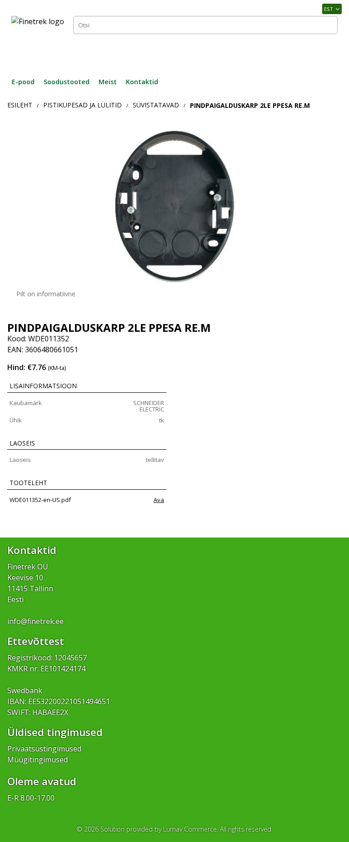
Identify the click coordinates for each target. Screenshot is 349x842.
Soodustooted (67, 81)
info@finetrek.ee (35, 621)
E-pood (23, 81)
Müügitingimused (37, 760)
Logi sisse (317, 51)
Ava (159, 500)
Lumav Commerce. (190, 829)
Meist (108, 81)
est (328, 8)
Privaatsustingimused (44, 749)
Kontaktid (142, 81)
